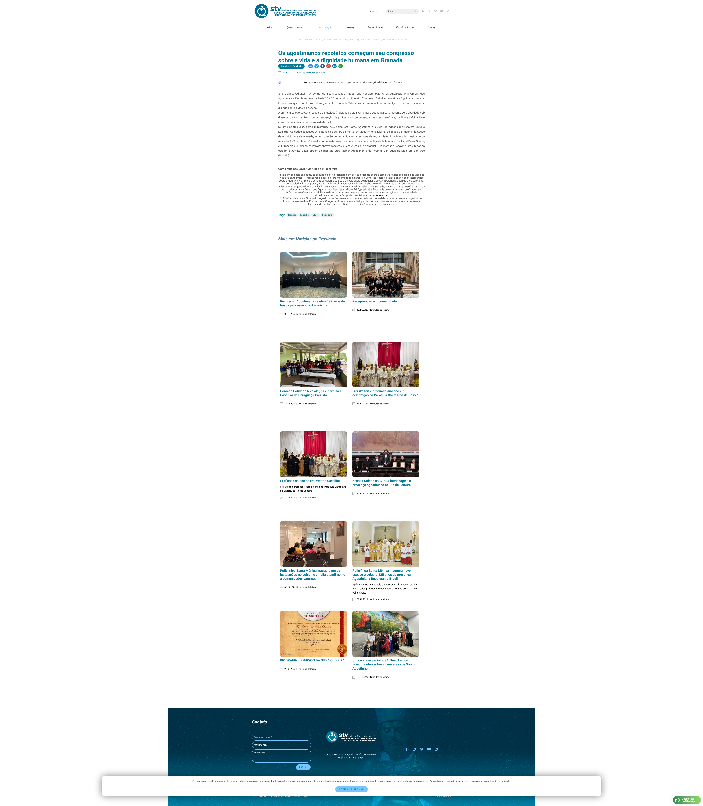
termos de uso (300, 796)
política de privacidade (283, 796)
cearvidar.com (381, 195)
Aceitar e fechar (351, 789)
